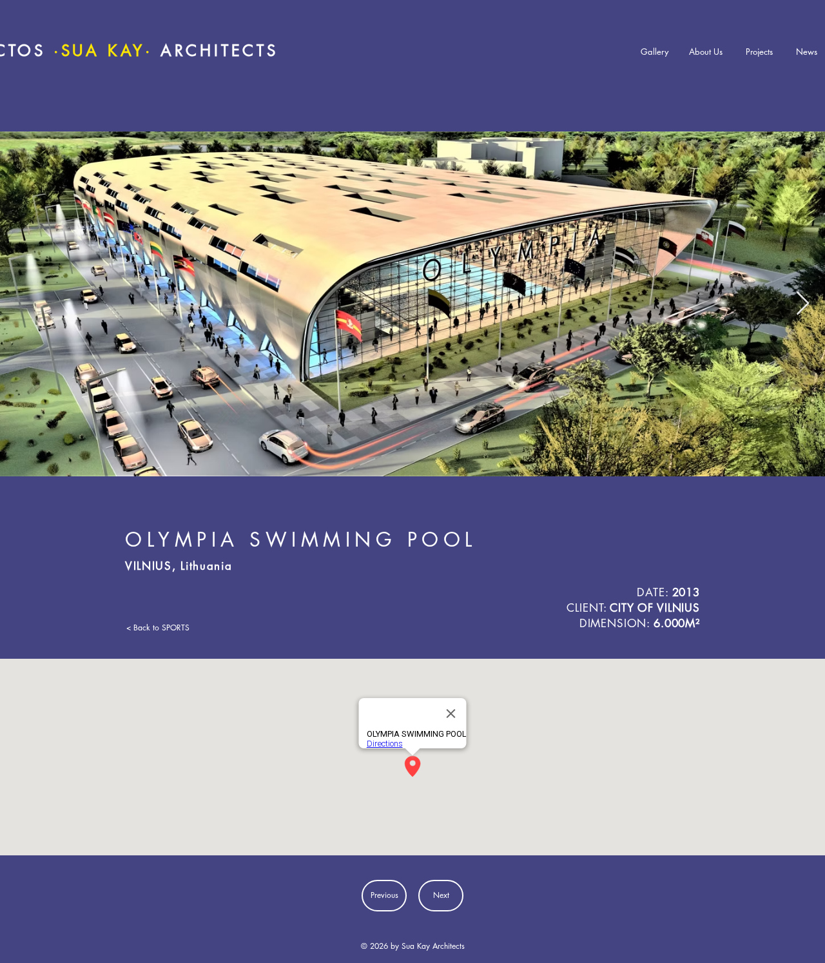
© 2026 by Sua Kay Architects (413, 945)
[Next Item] (802, 303)
